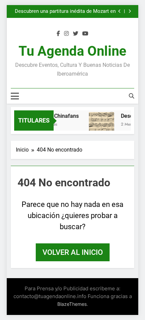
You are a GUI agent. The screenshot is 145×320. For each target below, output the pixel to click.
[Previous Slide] (119, 11)
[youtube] (85, 34)
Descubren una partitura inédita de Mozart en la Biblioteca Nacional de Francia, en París (65, 9)
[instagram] (66, 34)
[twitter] (75, 34)
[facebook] (58, 34)
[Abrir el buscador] (131, 96)
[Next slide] (129, 11)
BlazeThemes (72, 304)
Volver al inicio (72, 252)
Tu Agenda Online (72, 51)
